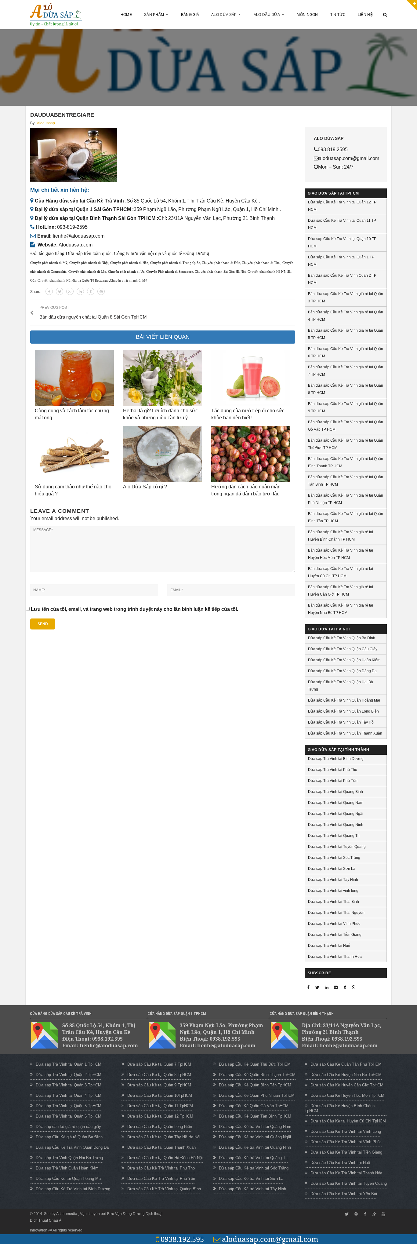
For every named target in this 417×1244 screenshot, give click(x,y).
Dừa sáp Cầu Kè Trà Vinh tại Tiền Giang (346, 1152)
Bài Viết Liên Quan (163, 337)
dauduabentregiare (62, 115)
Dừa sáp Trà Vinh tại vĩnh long (333, 890)
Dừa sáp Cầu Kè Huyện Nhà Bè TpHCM (346, 1074)
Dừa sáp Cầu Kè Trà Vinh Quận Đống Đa (342, 671)
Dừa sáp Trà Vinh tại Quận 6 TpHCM (68, 1116)
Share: (35, 292)
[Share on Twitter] (59, 291)
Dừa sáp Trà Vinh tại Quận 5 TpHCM (68, 1106)
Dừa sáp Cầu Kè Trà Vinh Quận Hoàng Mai (344, 700)
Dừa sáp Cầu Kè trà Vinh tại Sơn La (251, 1178)
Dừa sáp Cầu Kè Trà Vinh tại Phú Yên (161, 1178)
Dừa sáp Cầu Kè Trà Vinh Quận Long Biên (343, 711)
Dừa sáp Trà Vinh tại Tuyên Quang (337, 847)
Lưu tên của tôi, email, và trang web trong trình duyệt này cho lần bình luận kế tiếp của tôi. (134, 609)
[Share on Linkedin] (80, 291)
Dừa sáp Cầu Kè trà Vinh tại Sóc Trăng (253, 1168)
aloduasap (46, 123)
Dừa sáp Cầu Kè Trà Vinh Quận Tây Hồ (341, 722)
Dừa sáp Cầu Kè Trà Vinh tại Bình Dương (73, 1189)
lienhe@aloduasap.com (78, 236)
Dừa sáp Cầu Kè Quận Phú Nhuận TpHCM (257, 1095)
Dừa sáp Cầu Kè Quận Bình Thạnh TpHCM (257, 1074)
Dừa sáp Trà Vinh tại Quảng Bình (335, 792)
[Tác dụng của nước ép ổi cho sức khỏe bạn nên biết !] (250, 378)
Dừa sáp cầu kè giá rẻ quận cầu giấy (68, 1126)
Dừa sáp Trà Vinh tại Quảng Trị (334, 836)
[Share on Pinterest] (101, 291)
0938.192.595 (182, 1239)
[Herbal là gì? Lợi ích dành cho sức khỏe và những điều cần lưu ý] (162, 378)
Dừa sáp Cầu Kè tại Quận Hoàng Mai (69, 1178)
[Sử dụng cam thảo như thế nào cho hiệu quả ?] (74, 454)
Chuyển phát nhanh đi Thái (261, 262)
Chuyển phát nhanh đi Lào (87, 271)
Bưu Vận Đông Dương (126, 1214)
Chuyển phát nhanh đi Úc (126, 271)
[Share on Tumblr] (90, 291)
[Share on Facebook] (49, 291)
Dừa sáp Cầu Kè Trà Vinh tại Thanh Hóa (346, 1173)
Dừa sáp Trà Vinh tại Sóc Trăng (334, 857)
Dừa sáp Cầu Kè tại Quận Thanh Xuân (161, 1147)
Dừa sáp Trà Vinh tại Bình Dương (336, 759)
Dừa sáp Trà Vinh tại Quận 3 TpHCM (68, 1085)
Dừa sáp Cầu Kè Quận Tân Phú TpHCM (346, 1064)
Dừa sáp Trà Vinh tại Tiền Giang (334, 934)
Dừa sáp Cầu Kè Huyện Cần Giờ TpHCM (346, 1085)
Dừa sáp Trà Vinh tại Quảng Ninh (335, 825)
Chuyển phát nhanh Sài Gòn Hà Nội (220, 271)
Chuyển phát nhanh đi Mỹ (48, 262)
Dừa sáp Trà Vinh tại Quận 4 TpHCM (68, 1095)
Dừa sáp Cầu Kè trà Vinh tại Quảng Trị (253, 1157)
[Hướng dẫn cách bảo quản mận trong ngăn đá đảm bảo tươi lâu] (250, 454)
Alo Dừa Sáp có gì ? (145, 486)
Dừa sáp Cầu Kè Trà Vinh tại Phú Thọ (161, 1168)
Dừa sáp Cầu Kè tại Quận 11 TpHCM (160, 1106)
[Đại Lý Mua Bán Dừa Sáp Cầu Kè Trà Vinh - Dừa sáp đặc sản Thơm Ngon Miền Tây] (56, 14)
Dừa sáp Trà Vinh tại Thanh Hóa (335, 956)
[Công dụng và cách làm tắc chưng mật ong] (74, 378)
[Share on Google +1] (70, 291)
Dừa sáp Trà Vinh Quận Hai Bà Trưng (69, 1157)
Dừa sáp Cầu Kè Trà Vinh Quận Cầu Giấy (342, 649)
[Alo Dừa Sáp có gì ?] (162, 454)
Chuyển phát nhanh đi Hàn (129, 262)
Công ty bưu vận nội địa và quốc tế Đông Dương (161, 253)
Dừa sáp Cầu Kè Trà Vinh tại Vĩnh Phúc (346, 1142)
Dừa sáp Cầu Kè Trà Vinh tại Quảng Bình (164, 1189)
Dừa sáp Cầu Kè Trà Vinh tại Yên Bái (343, 1193)
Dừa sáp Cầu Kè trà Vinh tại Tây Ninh (252, 1189)
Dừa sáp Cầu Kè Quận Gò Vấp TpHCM (253, 1106)
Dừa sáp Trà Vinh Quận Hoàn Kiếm (67, 1168)
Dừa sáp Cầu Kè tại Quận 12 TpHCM (160, 1116)
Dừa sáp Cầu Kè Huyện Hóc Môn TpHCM (347, 1095)
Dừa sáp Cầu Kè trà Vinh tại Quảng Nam (255, 1126)
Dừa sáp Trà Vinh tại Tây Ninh (333, 879)
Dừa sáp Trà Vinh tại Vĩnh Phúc (334, 923)
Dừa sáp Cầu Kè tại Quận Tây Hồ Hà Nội (163, 1137)
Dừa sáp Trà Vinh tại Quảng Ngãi (335, 814)
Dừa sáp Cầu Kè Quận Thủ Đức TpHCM (255, 1064)
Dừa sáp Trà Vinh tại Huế (329, 945)
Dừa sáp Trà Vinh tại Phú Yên (332, 781)
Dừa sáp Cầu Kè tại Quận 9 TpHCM (159, 1085)
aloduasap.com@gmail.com (270, 1239)
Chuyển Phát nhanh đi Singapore (169, 271)
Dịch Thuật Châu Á (45, 1220)
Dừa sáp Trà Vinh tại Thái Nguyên (336, 912)
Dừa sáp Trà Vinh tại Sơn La (331, 868)
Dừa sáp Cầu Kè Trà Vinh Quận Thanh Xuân (345, 733)
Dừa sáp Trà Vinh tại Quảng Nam (335, 803)
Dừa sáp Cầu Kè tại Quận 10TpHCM (159, 1095)
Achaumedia (67, 1214)
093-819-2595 (72, 227)
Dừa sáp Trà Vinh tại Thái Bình (333, 901)
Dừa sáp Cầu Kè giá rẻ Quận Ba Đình (69, 1137)
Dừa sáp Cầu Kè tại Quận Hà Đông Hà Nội (165, 1157)
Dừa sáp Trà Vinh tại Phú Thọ (332, 770)
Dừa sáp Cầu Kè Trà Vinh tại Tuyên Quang (348, 1183)
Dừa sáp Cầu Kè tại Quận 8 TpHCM (159, 1074)
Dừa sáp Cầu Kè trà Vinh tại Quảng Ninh (255, 1147)
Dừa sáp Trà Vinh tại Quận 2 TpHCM (68, 1074)
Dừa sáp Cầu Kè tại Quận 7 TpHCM (159, 1064)
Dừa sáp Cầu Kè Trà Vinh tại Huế (340, 1162)
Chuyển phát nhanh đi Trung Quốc (175, 262)
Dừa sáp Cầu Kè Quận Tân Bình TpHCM (255, 1116)
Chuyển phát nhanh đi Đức (221, 262)
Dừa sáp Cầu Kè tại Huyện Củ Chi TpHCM (348, 1121)
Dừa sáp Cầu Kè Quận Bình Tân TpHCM (255, 1085)
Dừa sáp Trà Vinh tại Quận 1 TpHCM (68, 1064)
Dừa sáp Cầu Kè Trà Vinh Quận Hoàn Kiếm (344, 660)
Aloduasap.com (75, 244)
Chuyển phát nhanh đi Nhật (88, 262)
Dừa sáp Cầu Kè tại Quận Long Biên (159, 1126)
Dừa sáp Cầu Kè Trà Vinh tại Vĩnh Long (345, 1131)
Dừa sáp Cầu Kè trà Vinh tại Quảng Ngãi (255, 1137)
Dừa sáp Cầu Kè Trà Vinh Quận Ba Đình (341, 638)
